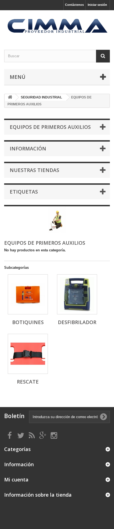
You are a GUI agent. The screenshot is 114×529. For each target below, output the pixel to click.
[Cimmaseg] (57, 25)
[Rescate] (28, 354)
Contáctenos (74, 4)
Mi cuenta (16, 479)
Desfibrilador (77, 322)
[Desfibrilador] (77, 294)
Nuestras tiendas (34, 170)
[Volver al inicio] (10, 97)
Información (28, 148)
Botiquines (28, 322)
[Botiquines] (28, 294)
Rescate (28, 381)
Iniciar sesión (97, 4)
